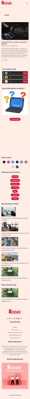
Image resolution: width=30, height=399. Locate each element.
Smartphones (15, 180)
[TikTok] (17, 167)
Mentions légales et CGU (15, 335)
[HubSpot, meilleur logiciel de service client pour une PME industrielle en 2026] (9, 226)
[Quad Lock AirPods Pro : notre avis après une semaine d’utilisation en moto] (9, 271)
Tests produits (15, 176)
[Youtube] (14, 318)
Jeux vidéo (15, 187)
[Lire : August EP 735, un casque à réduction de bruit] (15, 31)
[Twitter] (11, 318)
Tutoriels (15, 198)
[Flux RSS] (13, 166)
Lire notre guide (15, 119)
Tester (25, 73)
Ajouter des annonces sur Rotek (15, 332)
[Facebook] (13, 162)
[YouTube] (26, 162)
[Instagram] (8, 162)
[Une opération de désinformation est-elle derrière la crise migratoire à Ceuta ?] (9, 256)
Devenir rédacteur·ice (15, 337)
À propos (15, 327)
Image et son (15, 184)
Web (15, 191)
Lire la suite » (4, 60)
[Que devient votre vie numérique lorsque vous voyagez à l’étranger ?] (8, 211)
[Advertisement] (15, 139)
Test (9, 45)
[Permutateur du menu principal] (26, 3)
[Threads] (17, 162)
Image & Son (4, 45)
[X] (4, 162)
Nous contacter (15, 329)
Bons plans (15, 195)
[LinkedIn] (21, 162)
